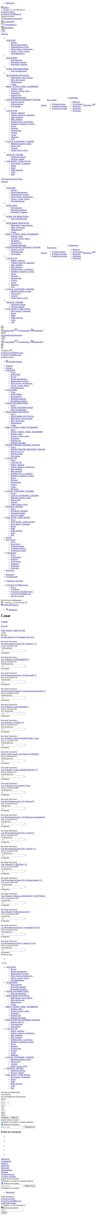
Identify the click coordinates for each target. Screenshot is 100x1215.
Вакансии (5, 1166)
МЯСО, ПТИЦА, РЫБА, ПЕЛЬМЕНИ (27, 432)
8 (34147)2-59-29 (8, 12)
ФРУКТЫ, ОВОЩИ (19, 511)
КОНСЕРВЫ (16, 394)
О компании (16, 557)
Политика (5, 1168)
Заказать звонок (7, 357)
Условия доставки (8, 1177)
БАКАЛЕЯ (15, 375)
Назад (13, 372)
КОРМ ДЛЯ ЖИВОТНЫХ (22, 408)
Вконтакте (10, 3)
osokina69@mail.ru (11, 605)
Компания (5, 1159)
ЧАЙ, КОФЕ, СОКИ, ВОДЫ (23, 522)
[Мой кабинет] (2, 327)
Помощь (4, 1172)
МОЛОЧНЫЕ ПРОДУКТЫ (22, 416)
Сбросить (14, 1117)
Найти (4, 1213)
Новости (4, 1163)
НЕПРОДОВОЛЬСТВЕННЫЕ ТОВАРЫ (28, 449)
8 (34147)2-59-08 (11, 14)
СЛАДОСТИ (16, 463)
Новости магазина (11, 1124)
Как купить (15, 544)
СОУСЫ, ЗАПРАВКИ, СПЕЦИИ (25, 496)
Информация (6, 1170)
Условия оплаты (7, 1174)
